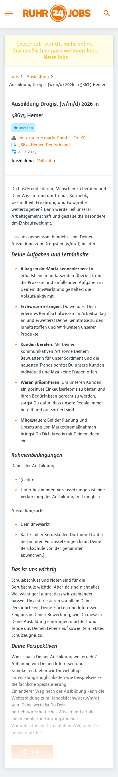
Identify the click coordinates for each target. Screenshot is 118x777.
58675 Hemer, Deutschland (44, 144)
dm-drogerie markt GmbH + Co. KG (52, 138)
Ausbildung (38, 76)
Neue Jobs (56, 57)
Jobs (14, 76)
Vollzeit (44, 160)
